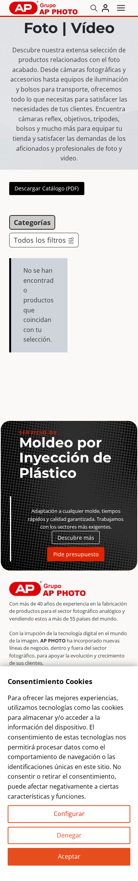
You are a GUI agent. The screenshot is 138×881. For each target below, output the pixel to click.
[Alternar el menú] (121, 8)
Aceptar (69, 856)
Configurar (69, 813)
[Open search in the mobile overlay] (94, 8)
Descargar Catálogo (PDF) (47, 188)
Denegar (69, 835)
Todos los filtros (40, 240)
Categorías (32, 222)
